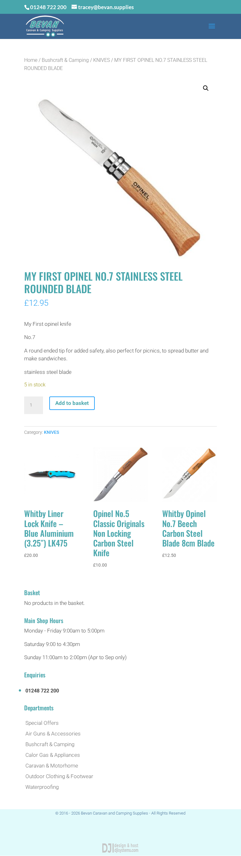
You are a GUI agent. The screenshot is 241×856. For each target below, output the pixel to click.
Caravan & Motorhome (51, 765)
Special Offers (42, 723)
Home (30, 60)
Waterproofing (42, 787)
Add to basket (72, 403)
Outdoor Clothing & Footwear (59, 776)
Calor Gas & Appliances (52, 755)
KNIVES (101, 60)
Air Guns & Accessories (53, 733)
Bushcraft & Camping (65, 60)
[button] (206, 88)
